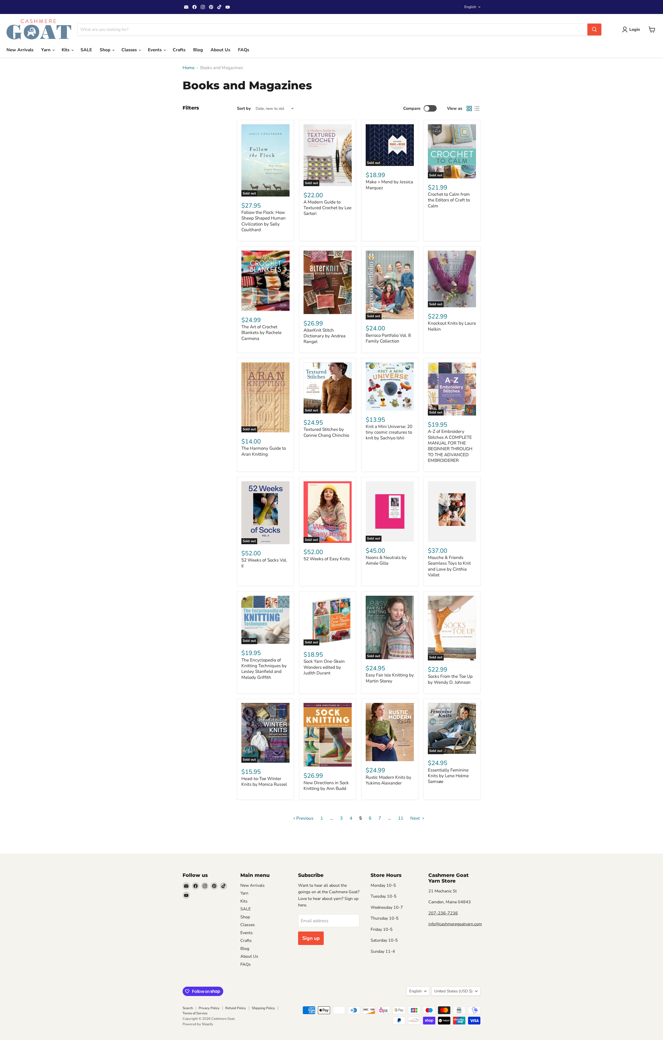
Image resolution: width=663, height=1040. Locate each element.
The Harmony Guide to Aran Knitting (263, 451)
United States (453, 991)
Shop (106, 50)
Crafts (179, 50)
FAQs (243, 50)
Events (155, 50)
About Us (220, 50)
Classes (129, 50)
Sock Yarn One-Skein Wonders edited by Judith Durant (324, 667)
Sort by (244, 108)
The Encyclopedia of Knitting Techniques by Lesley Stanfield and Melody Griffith (264, 668)
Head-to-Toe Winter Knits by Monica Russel (264, 781)
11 (400, 818)
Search (188, 1008)
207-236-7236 (443, 913)
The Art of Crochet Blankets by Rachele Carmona (261, 332)
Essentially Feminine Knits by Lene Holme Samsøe (448, 776)
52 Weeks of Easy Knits (327, 559)
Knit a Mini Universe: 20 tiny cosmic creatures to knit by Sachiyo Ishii (389, 432)
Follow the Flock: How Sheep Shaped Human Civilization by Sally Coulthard (263, 221)
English (470, 6)
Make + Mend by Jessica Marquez (389, 185)
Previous (304, 818)
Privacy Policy (209, 1008)
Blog (198, 50)
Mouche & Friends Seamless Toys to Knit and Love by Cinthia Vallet (449, 566)
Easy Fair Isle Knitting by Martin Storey (390, 678)
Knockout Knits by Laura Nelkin (452, 326)
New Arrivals (19, 50)
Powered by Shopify (198, 1024)
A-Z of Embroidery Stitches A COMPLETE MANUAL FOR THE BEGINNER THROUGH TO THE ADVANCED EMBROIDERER (450, 445)
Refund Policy (235, 1008)
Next (415, 818)
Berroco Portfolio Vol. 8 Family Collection (388, 338)
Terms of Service (195, 1013)
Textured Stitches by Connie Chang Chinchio (326, 432)
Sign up (311, 938)
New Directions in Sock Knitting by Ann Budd (326, 785)
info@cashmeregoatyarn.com (455, 924)
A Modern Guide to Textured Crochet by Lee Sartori (327, 208)
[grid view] (469, 108)
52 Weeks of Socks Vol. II (264, 563)
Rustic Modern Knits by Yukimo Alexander (388, 780)
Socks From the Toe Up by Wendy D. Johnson (450, 679)
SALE (86, 50)
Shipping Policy (263, 1008)
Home (188, 67)
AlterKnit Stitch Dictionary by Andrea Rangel (324, 336)
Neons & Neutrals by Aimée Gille (386, 560)
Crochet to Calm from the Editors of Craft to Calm (449, 200)
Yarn (46, 50)
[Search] (594, 29)
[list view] (477, 108)
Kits (66, 50)
